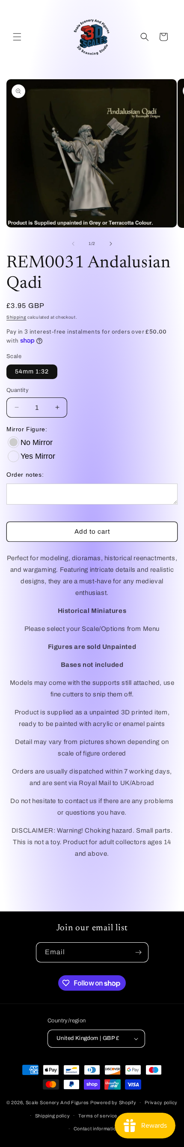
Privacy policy (161, 1102)
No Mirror (37, 442)
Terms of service (97, 1115)
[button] (17, 36)
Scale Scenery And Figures (57, 1102)
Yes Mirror (38, 456)
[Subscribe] (138, 952)
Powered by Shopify (113, 1102)
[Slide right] (110, 243)
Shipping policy (52, 1115)
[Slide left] (73, 243)
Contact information (96, 1128)
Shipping (16, 317)
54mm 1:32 (32, 371)
